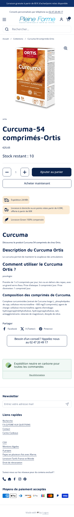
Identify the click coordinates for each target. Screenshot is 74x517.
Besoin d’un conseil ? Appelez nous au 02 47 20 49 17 (37, 340)
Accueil (6, 39)
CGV (5, 442)
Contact (6, 428)
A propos (7, 450)
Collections (18, 39)
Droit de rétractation (12, 462)
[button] (68, 19)
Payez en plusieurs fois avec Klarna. (20, 454)
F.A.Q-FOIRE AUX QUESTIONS (16, 424)
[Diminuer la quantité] (7, 172)
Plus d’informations (37, 375)
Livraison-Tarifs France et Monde (18, 458)
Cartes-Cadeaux (10, 432)
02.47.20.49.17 (56, 11)
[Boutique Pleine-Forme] (37, 19)
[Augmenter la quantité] (24, 172)
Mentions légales (11, 446)
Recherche (8, 420)
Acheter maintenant (37, 183)
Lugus (45, 512)
